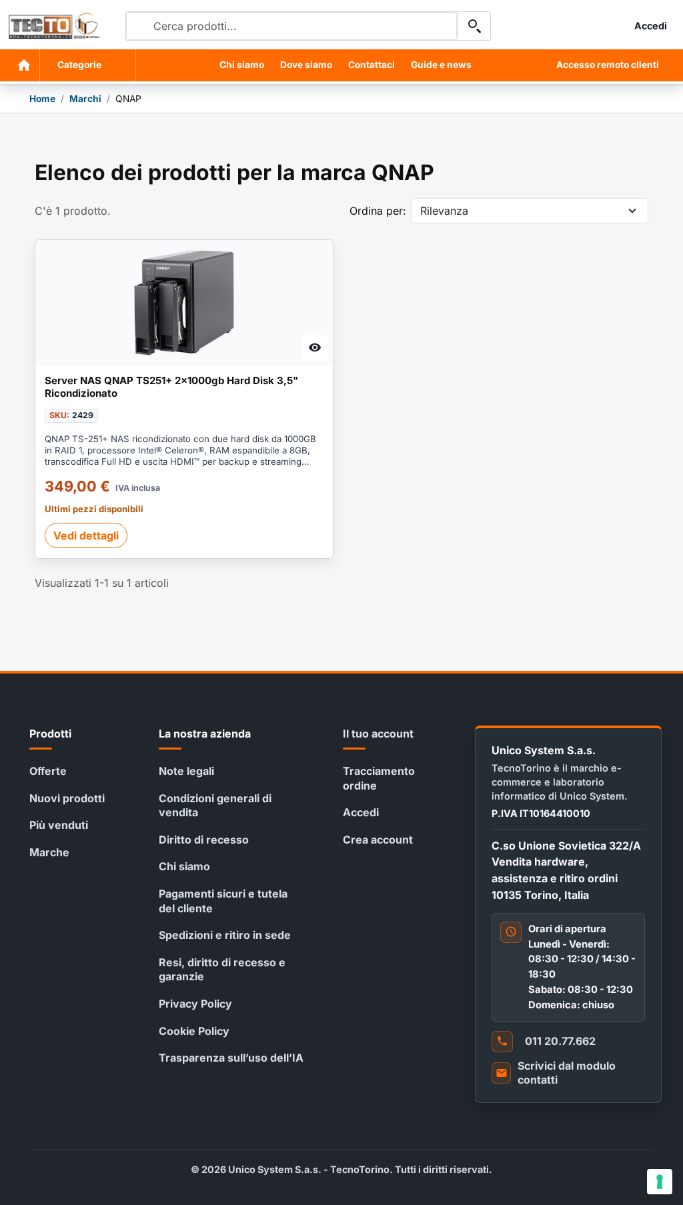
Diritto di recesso (204, 839)
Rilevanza (444, 210)
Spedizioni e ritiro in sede (225, 935)
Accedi (361, 812)
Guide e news (441, 64)
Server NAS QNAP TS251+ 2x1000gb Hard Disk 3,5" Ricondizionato (171, 387)
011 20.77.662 (560, 1041)
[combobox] (291, 26)
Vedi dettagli (86, 535)
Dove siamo (306, 64)
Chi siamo (241, 64)
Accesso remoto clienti (607, 64)
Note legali (186, 771)
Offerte (48, 771)
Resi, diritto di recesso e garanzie (222, 970)
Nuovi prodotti (67, 798)
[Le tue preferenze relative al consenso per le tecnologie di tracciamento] (659, 1181)
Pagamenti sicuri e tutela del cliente (223, 901)
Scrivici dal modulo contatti (567, 1073)
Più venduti (58, 825)
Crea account (378, 839)
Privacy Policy (195, 1003)
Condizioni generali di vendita (215, 806)
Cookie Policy (194, 1031)
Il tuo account (378, 733)
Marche (49, 852)
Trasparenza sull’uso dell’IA (231, 1057)
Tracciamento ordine (379, 778)
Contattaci (371, 64)
